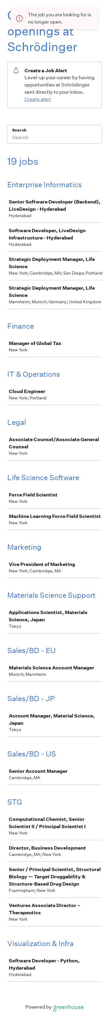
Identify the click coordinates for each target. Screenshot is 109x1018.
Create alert (38, 99)
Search (19, 130)
